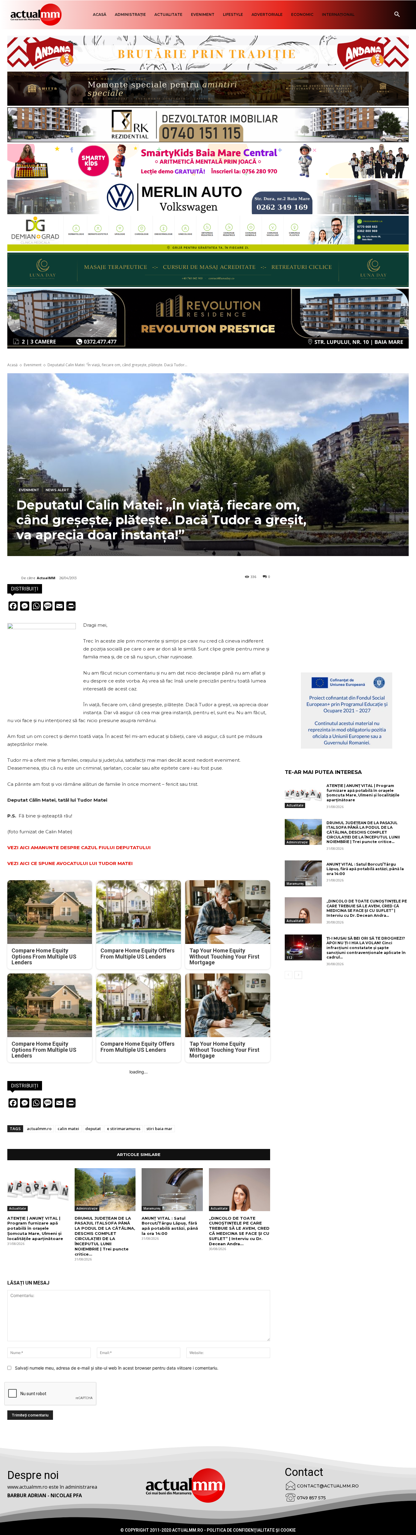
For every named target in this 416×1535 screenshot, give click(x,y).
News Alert (57, 490)
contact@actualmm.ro (328, 1486)
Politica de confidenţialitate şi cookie (251, 1530)
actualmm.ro (39, 1128)
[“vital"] (346, 710)
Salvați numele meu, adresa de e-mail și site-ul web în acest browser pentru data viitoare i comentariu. (116, 1367)
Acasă (12, 364)
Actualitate (17, 1208)
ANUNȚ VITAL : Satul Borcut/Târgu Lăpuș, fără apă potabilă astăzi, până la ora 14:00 (170, 1226)
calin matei (68, 1128)
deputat (93, 1128)
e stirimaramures (123, 1128)
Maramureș (151, 1208)
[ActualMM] (14, 578)
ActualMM (46, 578)
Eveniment (32, 364)
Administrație (86, 1208)
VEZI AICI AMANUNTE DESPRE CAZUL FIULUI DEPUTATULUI (79, 847)
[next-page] (298, 975)
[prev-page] (288, 975)
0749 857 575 (311, 1498)
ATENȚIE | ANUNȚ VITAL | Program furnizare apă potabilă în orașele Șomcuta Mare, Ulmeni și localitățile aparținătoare (35, 1228)
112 (289, 957)
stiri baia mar (159, 1128)
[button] (397, 14)
